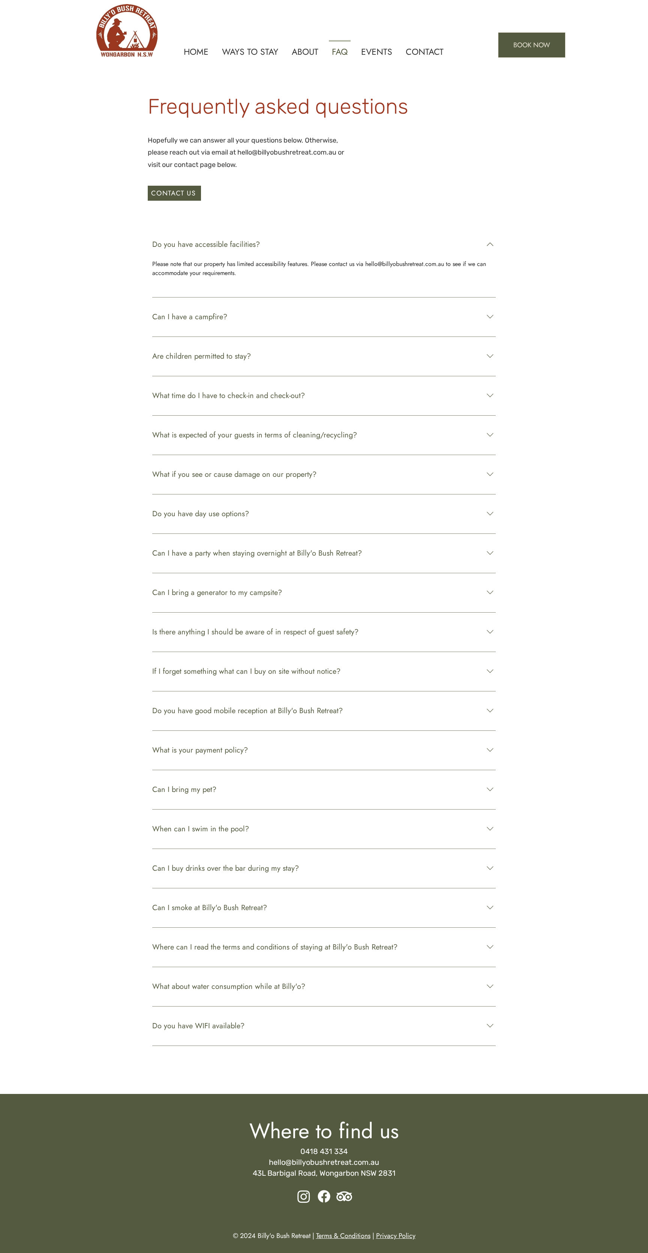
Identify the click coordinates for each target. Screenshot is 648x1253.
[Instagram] (304, 1196)
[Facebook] (324, 1196)
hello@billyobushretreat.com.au (286, 152)
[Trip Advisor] (344, 1196)
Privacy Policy (396, 1236)
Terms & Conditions (343, 1236)
